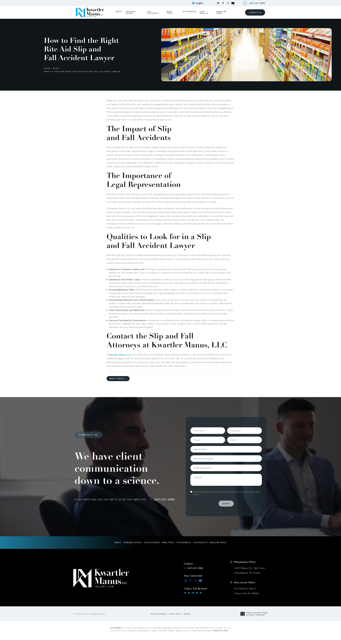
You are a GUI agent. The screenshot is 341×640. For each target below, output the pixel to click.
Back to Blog (116, 378)
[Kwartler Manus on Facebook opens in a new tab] (223, 3)
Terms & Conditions (159, 614)
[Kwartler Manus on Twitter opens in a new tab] (228, 3)
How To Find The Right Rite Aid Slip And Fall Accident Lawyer (82, 71)
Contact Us (255, 12)
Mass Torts (170, 12)
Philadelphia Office (245, 562)
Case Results (204, 12)
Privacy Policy (175, 614)
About (118, 11)
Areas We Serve (221, 12)
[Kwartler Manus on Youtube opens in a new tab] (233, 3)
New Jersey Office (244, 582)
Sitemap (187, 614)
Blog (56, 68)
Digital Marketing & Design (257, 614)
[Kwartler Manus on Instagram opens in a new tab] (218, 3)
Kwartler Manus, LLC (120, 354)
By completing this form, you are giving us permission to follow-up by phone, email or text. (226, 493)
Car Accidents (153, 12)
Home (47, 68)
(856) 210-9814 (221, 630)
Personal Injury (131, 12)
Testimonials (189, 11)
